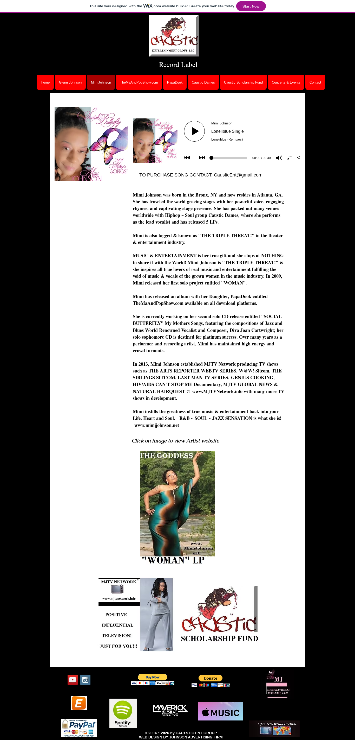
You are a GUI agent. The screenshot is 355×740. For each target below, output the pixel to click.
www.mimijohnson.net (156, 425)
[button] (152, 680)
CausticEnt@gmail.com (238, 175)
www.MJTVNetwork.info (217, 391)
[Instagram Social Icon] (85, 680)
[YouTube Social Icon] (73, 680)
